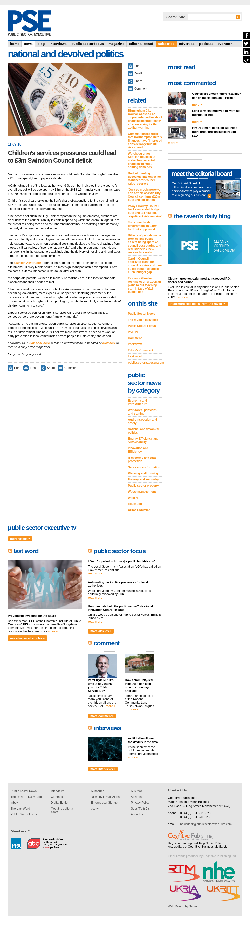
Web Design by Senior (183, 906)
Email (33, 368)
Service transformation (144, 467)
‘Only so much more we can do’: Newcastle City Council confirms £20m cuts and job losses (144, 195)
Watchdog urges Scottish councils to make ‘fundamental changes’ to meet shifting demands (141, 160)
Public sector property (143, 485)
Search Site (175, 17)
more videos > (20, 539)
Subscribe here (39, 343)
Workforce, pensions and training (142, 411)
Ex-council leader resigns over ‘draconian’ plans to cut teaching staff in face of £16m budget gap (145, 285)
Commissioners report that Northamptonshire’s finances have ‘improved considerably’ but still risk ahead (145, 140)
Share (51, 368)
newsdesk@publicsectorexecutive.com (206, 824)
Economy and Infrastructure (137, 402)
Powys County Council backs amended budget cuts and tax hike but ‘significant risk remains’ (145, 211)
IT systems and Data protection (142, 459)
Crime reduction (139, 510)
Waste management (142, 491)
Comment (70, 368)
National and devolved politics (143, 430)
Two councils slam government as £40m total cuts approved (142, 226)
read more (95, 573)
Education (135, 504)
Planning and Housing (143, 473)
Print (17, 368)
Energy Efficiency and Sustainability (143, 440)
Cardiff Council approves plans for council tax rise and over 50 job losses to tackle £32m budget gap (145, 265)
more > (53, 631)
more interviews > (102, 769)
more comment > (102, 716)
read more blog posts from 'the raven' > (197, 304)
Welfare (133, 497)
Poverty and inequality (143, 479)
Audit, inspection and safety (142, 421)
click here (109, 343)
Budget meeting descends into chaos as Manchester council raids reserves (144, 178)
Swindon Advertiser (27, 263)
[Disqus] (65, 438)
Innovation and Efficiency (138, 450)
